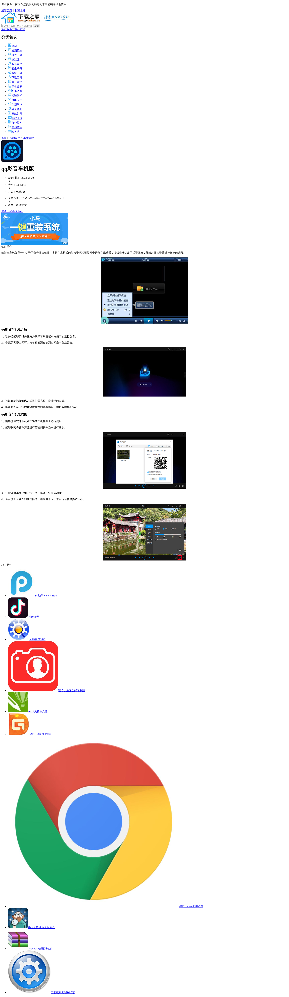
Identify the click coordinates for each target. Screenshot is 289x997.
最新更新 (6, 10)
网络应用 (17, 100)
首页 (4, 29)
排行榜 (21, 29)
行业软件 (17, 122)
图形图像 (17, 91)
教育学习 (17, 109)
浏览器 (16, 59)
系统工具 (17, 73)
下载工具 (17, 77)
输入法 (16, 131)
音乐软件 (17, 64)
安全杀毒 (17, 68)
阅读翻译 (17, 95)
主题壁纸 (17, 104)
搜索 (36, 25)
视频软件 (17, 50)
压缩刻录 (17, 113)
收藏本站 (20, 10)
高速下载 (17, 211)
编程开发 (17, 118)
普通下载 (6, 211)
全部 (14, 46)
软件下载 (12, 29)
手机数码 (17, 86)
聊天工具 (17, 55)
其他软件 (17, 127)
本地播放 (28, 138)
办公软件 (17, 82)
